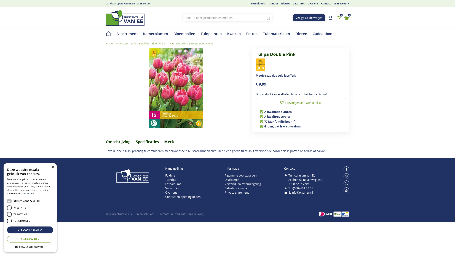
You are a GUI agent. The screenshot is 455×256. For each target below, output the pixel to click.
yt (346, 190)
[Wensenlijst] (338, 17)
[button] (30, 247)
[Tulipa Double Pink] (176, 88)
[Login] (330, 19)
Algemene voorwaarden (241, 175)
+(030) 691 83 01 (302, 188)
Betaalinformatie (236, 188)
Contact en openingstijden (183, 197)
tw (346, 183)
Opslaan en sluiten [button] (30, 229)
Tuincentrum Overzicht (171, 214)
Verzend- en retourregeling (243, 184)
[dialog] (30, 207)
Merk (169, 141)
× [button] (53, 167)
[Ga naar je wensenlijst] (338, 17)
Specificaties (147, 141)
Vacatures (172, 188)
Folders (170, 175)
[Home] (108, 33)
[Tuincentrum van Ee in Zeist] (125, 18)
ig (346, 176)
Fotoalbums (173, 184)
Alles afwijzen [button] (30, 239)
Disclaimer (232, 180)
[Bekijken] (346, 17)
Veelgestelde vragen (309, 18)
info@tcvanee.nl (302, 192)
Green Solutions (144, 214)
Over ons (171, 192)
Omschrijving (118, 141)
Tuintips (170, 180)
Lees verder (28, 193)
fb (346, 169)
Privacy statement (237, 192)
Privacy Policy (196, 214)
